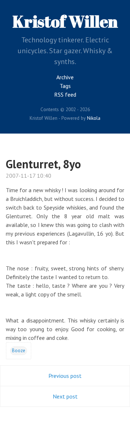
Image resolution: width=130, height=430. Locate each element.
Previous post (65, 375)
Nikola (93, 118)
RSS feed (65, 94)
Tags (65, 85)
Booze (18, 350)
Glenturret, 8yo (43, 164)
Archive (65, 77)
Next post (65, 396)
